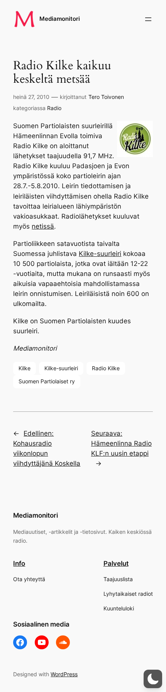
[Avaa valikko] (148, 19)
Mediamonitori (59, 18)
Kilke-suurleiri (100, 253)
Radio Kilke (106, 368)
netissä (43, 226)
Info (19, 563)
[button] (153, 679)
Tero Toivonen (106, 97)
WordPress (64, 674)
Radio (54, 108)
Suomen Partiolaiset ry (47, 381)
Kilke (24, 368)
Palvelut (116, 563)
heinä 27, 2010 (31, 97)
